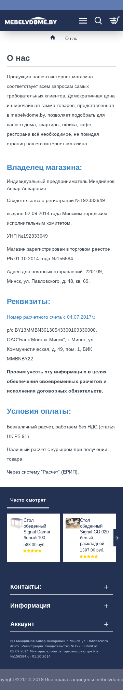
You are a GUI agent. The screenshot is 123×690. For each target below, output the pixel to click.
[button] (6, 537)
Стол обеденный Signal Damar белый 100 (37, 529)
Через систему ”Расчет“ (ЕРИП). (43, 472)
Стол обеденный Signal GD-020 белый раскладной (94, 532)
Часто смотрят (28, 500)
